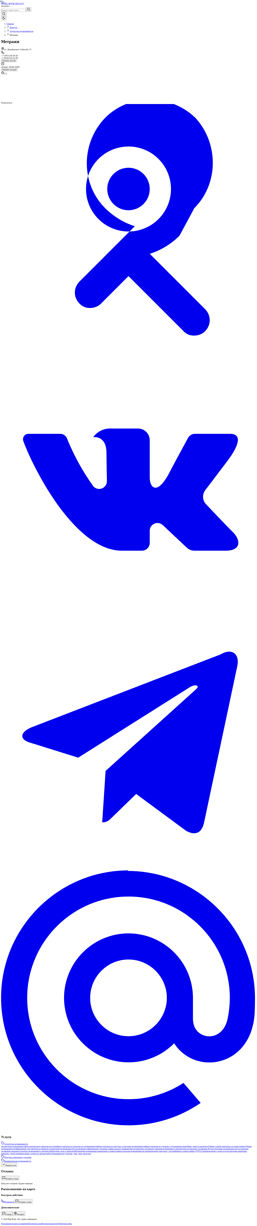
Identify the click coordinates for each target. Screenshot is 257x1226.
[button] (128, 88)
